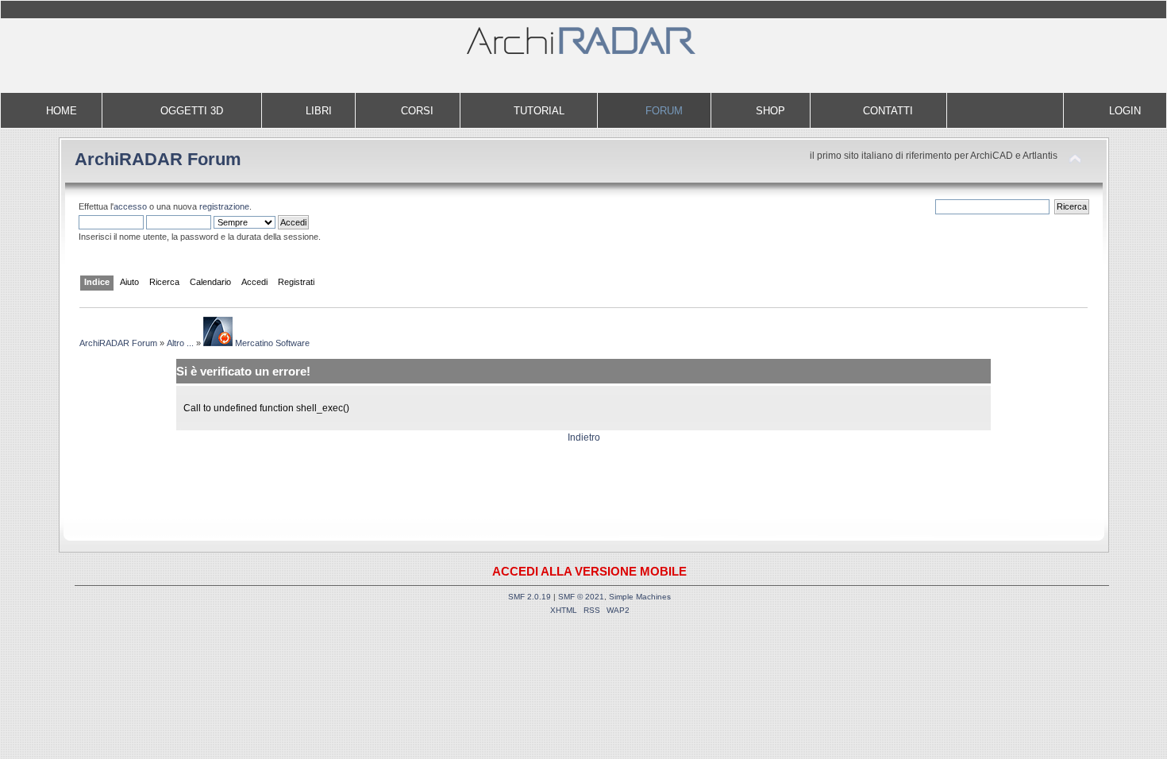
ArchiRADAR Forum (158, 159)
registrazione (224, 206)
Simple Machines (640, 596)
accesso (130, 206)
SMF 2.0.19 (529, 596)
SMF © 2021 (581, 596)
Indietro (584, 437)
